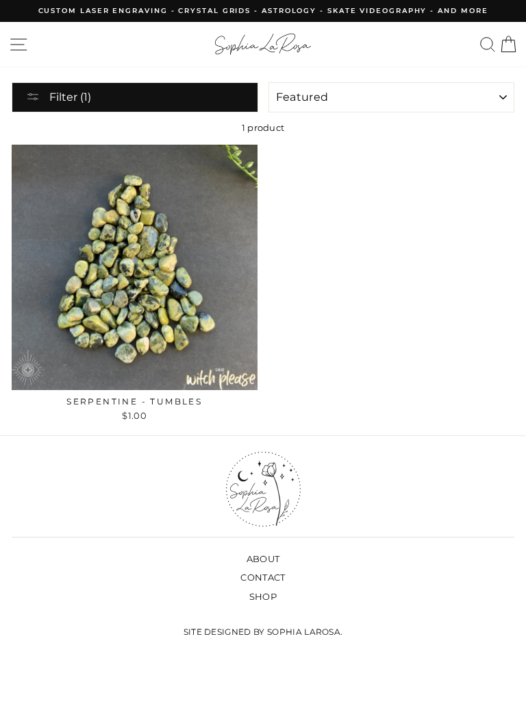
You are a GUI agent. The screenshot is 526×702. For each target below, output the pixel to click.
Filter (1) (69, 97)
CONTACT (262, 577)
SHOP (263, 597)
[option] (263, 11)
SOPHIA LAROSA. (304, 632)
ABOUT (263, 559)
